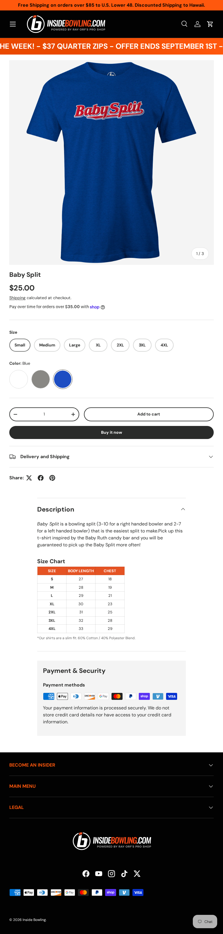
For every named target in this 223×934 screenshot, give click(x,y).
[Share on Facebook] (40, 478)
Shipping (17, 297)
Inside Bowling (34, 919)
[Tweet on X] (29, 478)
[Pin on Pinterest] (52, 478)
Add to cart (148, 414)
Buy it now (111, 432)
